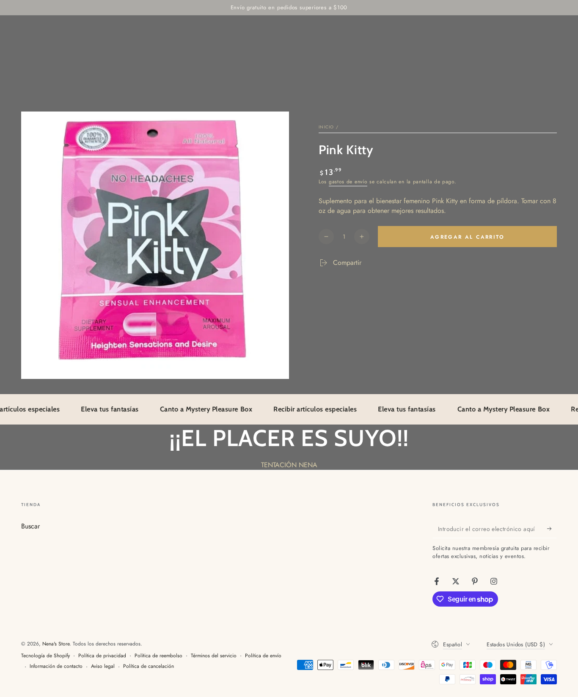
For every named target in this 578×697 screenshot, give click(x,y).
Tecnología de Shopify (45, 655)
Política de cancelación (148, 666)
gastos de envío (348, 181)
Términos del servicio (214, 655)
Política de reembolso (158, 655)
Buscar (30, 526)
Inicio (326, 127)
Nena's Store (55, 644)
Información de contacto (56, 666)
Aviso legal (103, 666)
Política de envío (263, 655)
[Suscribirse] (552, 528)
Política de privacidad (102, 655)
